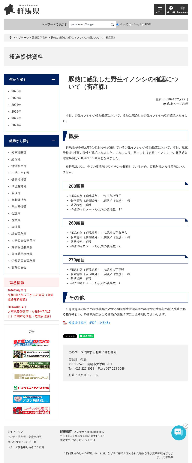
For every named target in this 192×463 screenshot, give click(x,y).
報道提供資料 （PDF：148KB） (90, 322)
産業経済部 (18, 199)
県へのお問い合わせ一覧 (22, 441)
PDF (148, 24)
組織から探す (19, 141)
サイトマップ (15, 431)
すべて (124, 24)
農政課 (72, 359)
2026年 (16, 91)
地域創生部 (18, 166)
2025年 (16, 98)
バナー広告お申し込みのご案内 (26, 447)
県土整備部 (18, 206)
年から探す (17, 80)
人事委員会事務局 (23, 240)
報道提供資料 (40, 37)
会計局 (15, 213)
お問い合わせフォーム (83, 375)
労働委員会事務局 (23, 260)
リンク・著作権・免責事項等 (25, 436)
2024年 (16, 104)
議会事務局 (18, 233)
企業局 (15, 220)
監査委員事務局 (21, 254)
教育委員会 (18, 267)
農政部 (15, 193)
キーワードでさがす (54, 24)
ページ (136, 24)
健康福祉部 (18, 179)
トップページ (21, 37)
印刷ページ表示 (177, 103)
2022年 (16, 118)
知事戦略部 (18, 152)
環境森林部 (18, 186)
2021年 (16, 125)
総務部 (15, 159)
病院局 (15, 226)
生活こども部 (20, 172)
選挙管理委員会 (21, 247)
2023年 (16, 111)
